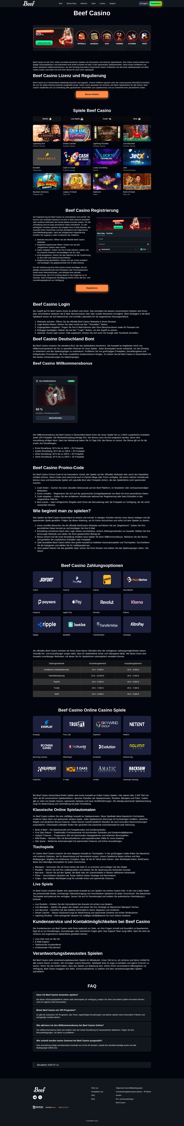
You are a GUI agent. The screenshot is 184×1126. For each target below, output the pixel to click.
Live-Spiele (75, 119)
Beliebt (45, 119)
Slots (135, 119)
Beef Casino (120, 1103)
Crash (105, 119)
